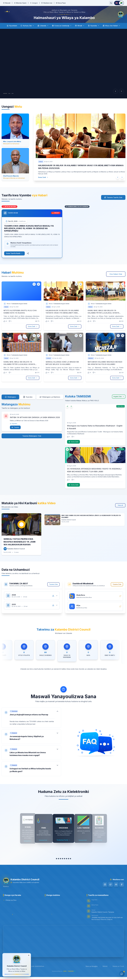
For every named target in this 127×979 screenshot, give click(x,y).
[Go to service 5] (64, 858)
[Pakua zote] (53, 595)
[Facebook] (121, 884)
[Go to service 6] (66, 858)
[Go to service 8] (70, 858)
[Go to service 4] (62, 858)
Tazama (16, 427)
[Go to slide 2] (9, 93)
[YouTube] (116, 884)
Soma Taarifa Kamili (13, 253)
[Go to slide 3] (12, 93)
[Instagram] (105, 884)
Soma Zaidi (40, 176)
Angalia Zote (117, 396)
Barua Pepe (62, 3)
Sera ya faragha (91, 966)
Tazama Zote (53, 584)
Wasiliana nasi (47, 3)
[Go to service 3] (60, 858)
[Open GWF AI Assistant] (122, 974)
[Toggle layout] (28, 955)
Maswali (7, 3)
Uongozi (35, 3)
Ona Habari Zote (116, 274)
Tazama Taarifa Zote (114, 197)
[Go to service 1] (56, 858)
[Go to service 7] (68, 858)
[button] (31, 717)
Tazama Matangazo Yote (31, 436)
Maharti (105, 966)
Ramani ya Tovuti (118, 966)
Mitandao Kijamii (21, 3)
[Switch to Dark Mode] (111, 3)
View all (120, 505)
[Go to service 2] (58, 858)
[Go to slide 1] (5, 93)
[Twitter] (110, 884)
